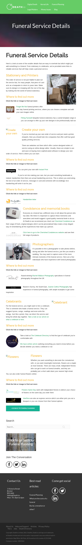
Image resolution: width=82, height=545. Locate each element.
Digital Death (32, 4)
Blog (56, 9)
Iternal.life (44, 4)
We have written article (28, 344)
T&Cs (10, 529)
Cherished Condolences (63, 221)
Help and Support (22, 526)
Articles (34, 526)
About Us (9, 526)
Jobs (15, 529)
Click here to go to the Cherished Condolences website (43, 232)
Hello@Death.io (13, 495)
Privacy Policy (43, 526)
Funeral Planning (58, 4)
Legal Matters (32, 9)
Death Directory (25, 529)
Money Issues (46, 9)
